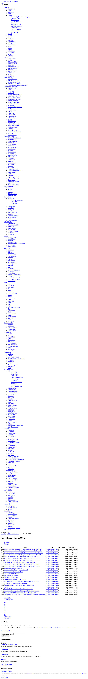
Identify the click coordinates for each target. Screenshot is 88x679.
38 (5, 615)
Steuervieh (10, 240)
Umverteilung (11, 419)
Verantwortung (12, 316)
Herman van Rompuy (13, 442)
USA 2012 (10, 497)
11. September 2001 (13, 225)
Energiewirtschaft (9, 136)
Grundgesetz (7, 332)
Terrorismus (11, 341)
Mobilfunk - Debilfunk (14, 307)
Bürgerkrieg (11, 208)
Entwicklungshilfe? (13, 104)
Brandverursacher (12, 141)
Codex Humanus (12, 79)
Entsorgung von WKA (14, 102)
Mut (9, 309)
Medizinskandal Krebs (14, 82)
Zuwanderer (7, 197)
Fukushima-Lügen (13, 139)
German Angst (11, 149)
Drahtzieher (11, 232)
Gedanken (10, 292)
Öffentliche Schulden (13, 458)
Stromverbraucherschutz (10, 86)
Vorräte (10, 74)
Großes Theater (12, 433)
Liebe (9, 304)
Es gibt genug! (11, 172)
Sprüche (10, 54)
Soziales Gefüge (12, 217)
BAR (9, 187)
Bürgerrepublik (12, 41)
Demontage (11, 142)
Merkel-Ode (11, 156)
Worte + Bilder (12, 475)
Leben (9, 302)
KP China (10, 399)
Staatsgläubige (11, 411)
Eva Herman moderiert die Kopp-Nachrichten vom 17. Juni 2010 (21, 566)
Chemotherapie (12, 330)
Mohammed (11, 198)
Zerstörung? (11, 434)
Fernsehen (10, 290)
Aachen (6, 587)
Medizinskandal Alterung (14, 80)
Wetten (13, 205)
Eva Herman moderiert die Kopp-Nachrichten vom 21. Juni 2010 (21, 556)
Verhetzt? (10, 467)
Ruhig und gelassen (13, 215)
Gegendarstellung (12, 478)
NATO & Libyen (12, 408)
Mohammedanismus (16, 382)
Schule (9, 315)
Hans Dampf (11, 52)
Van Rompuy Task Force (11, 577)
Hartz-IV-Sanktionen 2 (14, 279)
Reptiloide (10, 521)
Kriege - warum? (12, 400)
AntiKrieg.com (8, 490)
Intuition (10, 296)
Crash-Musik (11, 273)
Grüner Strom (11, 114)
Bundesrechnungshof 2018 (15, 170)
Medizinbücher (8, 77)
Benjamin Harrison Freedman (16, 459)
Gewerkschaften (12, 110)
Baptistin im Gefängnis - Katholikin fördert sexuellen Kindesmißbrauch (23, 553)
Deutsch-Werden (12, 507)
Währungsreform (12, 264)
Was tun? (10, 128)
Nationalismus (11, 340)
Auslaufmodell (12, 389)
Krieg (9, 338)
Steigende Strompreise (14, 124)
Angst (9, 284)
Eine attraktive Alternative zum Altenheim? (15, 583)
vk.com (74, 627)
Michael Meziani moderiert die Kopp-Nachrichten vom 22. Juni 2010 (23, 554)
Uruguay (10, 420)
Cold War (10, 483)
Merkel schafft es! (12, 212)
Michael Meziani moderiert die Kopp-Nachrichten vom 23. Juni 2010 (23, 551)
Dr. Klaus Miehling (16, 26)
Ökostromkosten (12, 135)
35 (5, 610)
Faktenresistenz (12, 147)
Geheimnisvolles (12, 293)
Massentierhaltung (12, 68)
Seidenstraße (11, 250)
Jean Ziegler (11, 397)
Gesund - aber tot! (12, 63)
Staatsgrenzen (11, 414)
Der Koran (14, 201)
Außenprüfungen (12, 242)
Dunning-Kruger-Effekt (14, 274)
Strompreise (11, 167)
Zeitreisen (10, 526)
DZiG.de (6, 7)
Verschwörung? (12, 349)
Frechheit (10, 192)
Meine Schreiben (12, 194)
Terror (9, 218)
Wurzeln (10, 509)
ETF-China (11, 253)
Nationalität (11, 38)
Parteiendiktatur (12, 195)
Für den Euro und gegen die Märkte (13, 572)
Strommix (10, 166)
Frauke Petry (14, 379)
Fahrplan (10, 48)
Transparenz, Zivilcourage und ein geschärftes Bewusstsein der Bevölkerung (24, 594)
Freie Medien (11, 51)
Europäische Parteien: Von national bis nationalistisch (18, 589)
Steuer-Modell (11, 239)
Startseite (3, 534)
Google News (11, 159)
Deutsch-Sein (11, 506)
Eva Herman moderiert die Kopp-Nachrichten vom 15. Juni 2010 (21, 560)
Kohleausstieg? (12, 118)
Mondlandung (11, 520)
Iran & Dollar (11, 495)
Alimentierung (11, 206)
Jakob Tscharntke (12, 211)
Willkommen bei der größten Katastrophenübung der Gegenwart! (21, 591)
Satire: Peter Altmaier (13, 181)
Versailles (10, 450)
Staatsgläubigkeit (12, 413)
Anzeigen (6, 542)
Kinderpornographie (13, 487)
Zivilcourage (11, 321)
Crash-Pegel (11, 271)
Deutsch (10, 43)
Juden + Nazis (11, 337)
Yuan (9, 251)
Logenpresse (7, 352)
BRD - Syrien (11, 492)
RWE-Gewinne (12, 121)
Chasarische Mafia (13, 231)
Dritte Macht (11, 462)
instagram (47, 627)
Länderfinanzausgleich (14, 456)
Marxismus (11, 403)
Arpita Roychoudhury (17, 200)
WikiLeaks (10, 481)
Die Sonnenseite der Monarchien (13, 568)
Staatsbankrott (11, 262)
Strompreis (10, 183)
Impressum (10, 12)
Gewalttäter (11, 209)
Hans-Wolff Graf (15, 18)
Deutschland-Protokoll (14, 461)
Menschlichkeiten (12, 155)
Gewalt (10, 295)
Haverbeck (10, 396)
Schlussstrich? (11, 44)
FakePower (11, 105)
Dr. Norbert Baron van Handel (16, 358)
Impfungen (10, 65)
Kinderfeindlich (12, 116)
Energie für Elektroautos (14, 97)
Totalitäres (10, 324)
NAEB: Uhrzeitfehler (13, 178)
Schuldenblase (11, 452)
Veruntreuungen (12, 422)
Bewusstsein (11, 285)
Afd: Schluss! (11, 90)
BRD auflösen (11, 436)
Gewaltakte (14, 380)
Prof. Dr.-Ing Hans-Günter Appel (20, 17)
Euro (9, 267)
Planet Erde (7, 511)
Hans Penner (14, 27)
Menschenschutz (12, 405)
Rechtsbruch (11, 268)
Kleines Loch (11, 234)
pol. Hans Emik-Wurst (17, 24)
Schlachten (10, 69)
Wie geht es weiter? (13, 427)
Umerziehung (14, 385)
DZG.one (39, 627)
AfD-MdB (14, 372)
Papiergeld (10, 265)
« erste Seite (7, 598)
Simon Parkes (11, 525)
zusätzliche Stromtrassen (14, 131)
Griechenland (11, 259)
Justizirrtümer (11, 298)
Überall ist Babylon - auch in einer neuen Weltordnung (19, 585)
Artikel (9, 10)
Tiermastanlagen (12, 71)
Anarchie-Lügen (12, 388)
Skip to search (16, 1)
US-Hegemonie (12, 417)
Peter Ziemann (11, 281)
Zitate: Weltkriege (12, 484)
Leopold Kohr (11, 441)
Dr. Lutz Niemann (16, 21)
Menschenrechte (8, 323)
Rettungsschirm (12, 486)
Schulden (10, 257)
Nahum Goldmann (13, 346)
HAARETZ (11, 394)
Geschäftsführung (12, 445)
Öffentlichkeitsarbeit (9, 470)
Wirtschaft (7, 248)
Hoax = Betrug (12, 228)
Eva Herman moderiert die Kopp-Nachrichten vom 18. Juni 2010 (21, 564)
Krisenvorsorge (12, 152)
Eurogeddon (11, 455)
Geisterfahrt (11, 108)
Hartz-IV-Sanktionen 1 (14, 278)
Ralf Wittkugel (15, 32)
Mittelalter (10, 119)
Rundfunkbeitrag (8, 186)
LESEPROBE (30, 673)
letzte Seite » (7, 618)
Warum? (10, 37)
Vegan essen (11, 72)
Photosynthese (11, 180)
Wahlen (10, 424)
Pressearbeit (11, 476)
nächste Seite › (8, 616)
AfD (9, 371)
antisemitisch (11, 351)
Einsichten (10, 60)
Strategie (10, 34)
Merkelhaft (10, 448)
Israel (9, 335)
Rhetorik (10, 473)
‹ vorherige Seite (8, 599)
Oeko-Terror (11, 158)
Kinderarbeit (11, 175)
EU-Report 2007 (12, 343)
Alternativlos (11, 447)
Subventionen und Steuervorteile (16, 243)
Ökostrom (10, 133)
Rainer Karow (15, 20)
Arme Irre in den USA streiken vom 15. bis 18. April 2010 (20, 592)
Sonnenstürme (11, 163)
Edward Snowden (12, 392)
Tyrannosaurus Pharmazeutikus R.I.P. (18, 85)
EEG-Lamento (12, 88)
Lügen (9, 305)
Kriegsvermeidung (13, 501)
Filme (5, 282)
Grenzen (10, 111)
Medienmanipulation (13, 365)
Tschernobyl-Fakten (13, 184)
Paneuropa (10, 366)
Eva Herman (11, 326)
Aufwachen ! (11, 223)
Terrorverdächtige (12, 344)
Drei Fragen (11, 226)
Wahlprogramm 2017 (17, 386)
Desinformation (12, 144)
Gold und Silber (12, 256)
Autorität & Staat (8, 369)
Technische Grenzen (13, 125)
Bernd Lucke (14, 374)
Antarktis (10, 512)
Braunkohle (11, 91)
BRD (9, 438)
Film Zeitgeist (11, 260)
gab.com (64, 627)
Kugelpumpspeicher (13, 177)
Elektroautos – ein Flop (14, 96)
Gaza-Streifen (11, 493)
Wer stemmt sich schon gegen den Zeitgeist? (16, 570)
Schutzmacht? (11, 523)
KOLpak (3, 659)
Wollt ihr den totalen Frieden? (12, 573)
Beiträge (6, 544)
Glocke (10, 49)
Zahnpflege (11, 76)
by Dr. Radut (4, 677)
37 (5, 613)
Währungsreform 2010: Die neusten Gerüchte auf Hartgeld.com (21, 581)
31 (5, 604)
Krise (9, 464)
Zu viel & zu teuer (12, 130)
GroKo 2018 (11, 113)
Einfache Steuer (12, 237)
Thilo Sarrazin (11, 416)
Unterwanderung (12, 220)
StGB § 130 (11, 410)
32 (5, 605)
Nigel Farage (11, 310)
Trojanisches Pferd (13, 439)
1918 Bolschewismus (13, 357)
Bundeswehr (11, 93)
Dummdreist (11, 145)
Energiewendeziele (13, 100)
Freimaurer (10, 361)
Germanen (7, 504)
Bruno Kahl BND (12, 391)
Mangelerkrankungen (13, 66)
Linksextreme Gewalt (13, 466)
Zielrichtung (11, 40)
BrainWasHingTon (13, 479)
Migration (10, 214)
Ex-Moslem (14, 203)
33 (5, 607)
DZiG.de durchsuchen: (7, 634)
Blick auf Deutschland (17, 377)
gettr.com (69, 627)
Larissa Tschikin (15, 31)
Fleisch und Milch (12, 62)
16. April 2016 (11, 229)
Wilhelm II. (11, 469)
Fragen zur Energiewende (15, 107)
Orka (12, 23)
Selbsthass (14, 383)
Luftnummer (11, 153)
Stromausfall (11, 164)
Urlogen (10, 355)
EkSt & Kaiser (11, 245)
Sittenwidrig (11, 161)
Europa (10, 46)
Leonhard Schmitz (16, 29)
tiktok (43, 627)
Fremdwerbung (6, 664)
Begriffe (10, 35)
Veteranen (10, 498)
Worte (9, 319)
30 (5, 602)
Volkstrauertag (11, 500)
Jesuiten (10, 363)
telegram (53, 627)
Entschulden (11, 453)
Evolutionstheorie (12, 515)
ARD (9, 191)
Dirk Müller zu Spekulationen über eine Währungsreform (19, 562)
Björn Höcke (14, 375)
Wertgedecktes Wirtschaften (15, 425)
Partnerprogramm (83, 673)
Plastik (9, 312)
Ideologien (10, 150)
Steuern (6, 236)
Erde (9, 288)
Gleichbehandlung (13, 327)
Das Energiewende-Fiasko (15, 94)
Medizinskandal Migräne (14, 83)
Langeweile (11, 301)
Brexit (9, 368)
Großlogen (10, 354)
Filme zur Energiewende (14, 138)
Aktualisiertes (11, 9)
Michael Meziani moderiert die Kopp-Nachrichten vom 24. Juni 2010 (23, 549)
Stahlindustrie (11, 122)
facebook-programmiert (14, 528)
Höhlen (10, 517)
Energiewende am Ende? (14, 99)
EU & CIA (11, 360)
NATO (9, 503)
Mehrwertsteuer (12, 246)
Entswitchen (11, 287)
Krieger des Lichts (13, 472)
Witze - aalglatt (8, 529)
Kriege (9, 299)
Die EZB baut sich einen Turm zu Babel (15, 579)
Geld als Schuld (12, 254)
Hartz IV (10, 489)
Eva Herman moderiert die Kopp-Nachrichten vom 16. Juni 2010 (21, 558)
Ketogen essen (11, 58)
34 (5, 608)
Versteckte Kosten (12, 127)
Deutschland (7, 428)
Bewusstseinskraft (12, 514)
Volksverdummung (13, 169)
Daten (9, 13)
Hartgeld (10, 276)
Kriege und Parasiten (13, 518)
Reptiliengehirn (12, 313)
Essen (5, 57)
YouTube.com (58, 627)
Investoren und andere (14, 270)
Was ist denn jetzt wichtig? (11, 575)
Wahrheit (10, 55)
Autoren (10, 15)
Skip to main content (6, 1)
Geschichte (11, 431)
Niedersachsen (11, 329)
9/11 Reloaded (8, 222)
